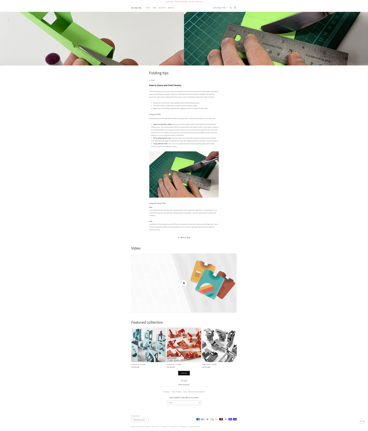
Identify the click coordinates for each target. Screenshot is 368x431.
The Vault (184, 381)
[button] (231, 8)
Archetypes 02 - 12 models (174, 364)
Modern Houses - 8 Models (209, 364)
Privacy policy (164, 426)
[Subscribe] (199, 402)
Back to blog (185, 237)
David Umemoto (184, 385)
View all (184, 373)
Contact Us (166, 392)
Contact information (195, 426)
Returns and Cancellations (196, 392)
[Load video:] (184, 283)
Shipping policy (184, 426)
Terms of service (174, 426)
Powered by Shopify (145, 426)
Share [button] (153, 80)
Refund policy (155, 426)
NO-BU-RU (137, 426)
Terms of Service (177, 392)
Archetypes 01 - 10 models (138, 364)
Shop (185, 392)
